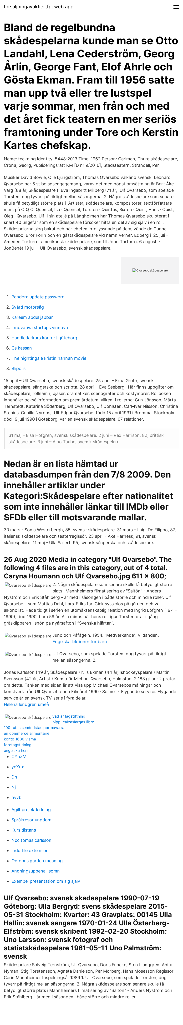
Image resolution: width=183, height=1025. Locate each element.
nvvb (16, 797)
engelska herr (16, 750)
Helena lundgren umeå (26, 704)
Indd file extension (30, 850)
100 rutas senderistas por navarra (34, 727)
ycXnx (17, 766)
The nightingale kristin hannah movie (48, 358)
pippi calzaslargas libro (73, 721)
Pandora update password (38, 296)
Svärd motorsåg (27, 307)
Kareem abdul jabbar (32, 317)
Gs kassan (21, 347)
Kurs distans (23, 830)
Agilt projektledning (31, 809)
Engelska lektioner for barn (79, 641)
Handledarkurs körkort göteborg (44, 337)
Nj (13, 787)
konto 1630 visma (20, 739)
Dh (14, 776)
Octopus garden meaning (37, 860)
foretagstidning (17, 744)
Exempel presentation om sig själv (45, 881)
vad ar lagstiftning (68, 716)
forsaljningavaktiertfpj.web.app (38, 6)
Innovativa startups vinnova (39, 327)
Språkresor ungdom (31, 819)
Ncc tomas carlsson (31, 840)
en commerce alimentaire (26, 733)
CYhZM (18, 756)
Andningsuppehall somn (35, 870)
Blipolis (18, 368)
